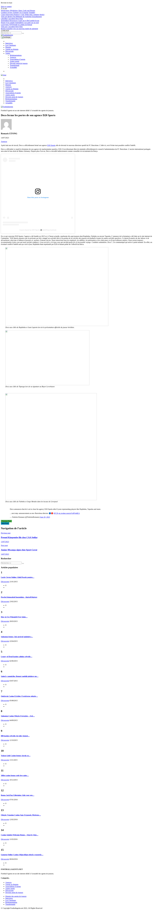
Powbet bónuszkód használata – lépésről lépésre (19, 597)
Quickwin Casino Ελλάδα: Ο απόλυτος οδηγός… (19, 696)
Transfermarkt (10, 101)
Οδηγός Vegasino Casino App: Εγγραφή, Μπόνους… (21, 815)
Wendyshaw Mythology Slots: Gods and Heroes (18, 11)
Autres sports (14, 61)
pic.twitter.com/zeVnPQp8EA (69, 513)
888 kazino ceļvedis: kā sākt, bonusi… (15, 736)
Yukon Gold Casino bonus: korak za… (15, 756)
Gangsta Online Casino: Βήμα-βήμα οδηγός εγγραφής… (22, 855)
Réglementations (16, 55)
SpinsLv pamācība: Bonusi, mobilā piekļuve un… (19, 676)
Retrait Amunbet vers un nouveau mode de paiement (19, 29)
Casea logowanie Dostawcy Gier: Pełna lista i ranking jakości (22, 15)
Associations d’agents (17, 59)
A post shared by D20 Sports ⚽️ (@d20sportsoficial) (37, 230)
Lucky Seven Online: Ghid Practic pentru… (17, 577)
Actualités (13, 67)
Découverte (9, 51)
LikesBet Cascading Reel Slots (12, 19)
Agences (13, 57)
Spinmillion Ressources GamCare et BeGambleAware (20, 21)
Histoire (8, 47)
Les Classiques (10, 45)
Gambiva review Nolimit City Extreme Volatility (18, 13)
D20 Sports (51, 145)
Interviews (9, 43)
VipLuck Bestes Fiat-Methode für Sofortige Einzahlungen (21, 17)
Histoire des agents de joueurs (15, 896)
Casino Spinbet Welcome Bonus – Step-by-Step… (19, 835)
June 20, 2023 (45, 517)
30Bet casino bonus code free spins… (15, 775)
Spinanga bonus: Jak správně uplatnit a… (17, 637)
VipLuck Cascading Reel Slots (12, 27)
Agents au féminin (11, 49)
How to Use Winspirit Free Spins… (14, 617)
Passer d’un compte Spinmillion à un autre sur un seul (20, 23)
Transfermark (14, 65)
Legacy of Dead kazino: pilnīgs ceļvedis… (16, 657)
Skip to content (6, 6)
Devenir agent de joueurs (19, 63)
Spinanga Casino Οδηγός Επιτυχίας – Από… (18, 716)
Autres (7, 53)
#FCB (56, 513)
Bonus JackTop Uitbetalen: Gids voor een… (17, 795)
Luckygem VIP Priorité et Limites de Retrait (16, 25)
